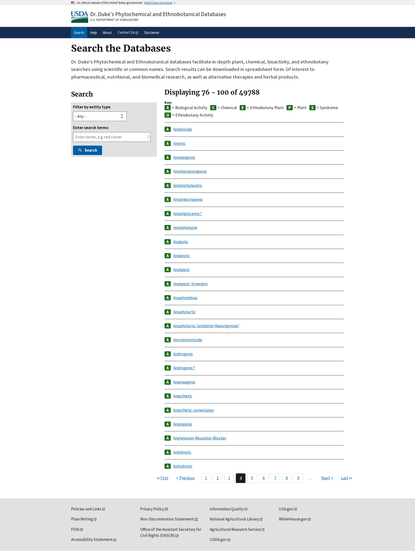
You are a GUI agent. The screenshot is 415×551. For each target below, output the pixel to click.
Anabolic (180, 241)
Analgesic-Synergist (190, 283)
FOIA (75, 529)
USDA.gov (218, 539)
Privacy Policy (152, 509)
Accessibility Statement (92, 539)
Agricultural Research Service (235, 529)
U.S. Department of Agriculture (114, 20)
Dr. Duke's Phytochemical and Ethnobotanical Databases (158, 14)
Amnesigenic (184, 157)
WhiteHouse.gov (293, 519)
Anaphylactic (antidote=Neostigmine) (206, 325)
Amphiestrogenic (188, 199)
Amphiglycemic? (187, 213)
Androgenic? (184, 368)
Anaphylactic (184, 312)
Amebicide (182, 129)
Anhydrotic (182, 466)
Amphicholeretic (187, 185)
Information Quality (227, 509)
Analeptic (181, 255)
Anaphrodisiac (185, 297)
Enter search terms (90, 127)
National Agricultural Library (234, 519)
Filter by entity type (91, 107)
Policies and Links (86, 509)
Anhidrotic (182, 452)
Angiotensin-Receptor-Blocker (199, 438)
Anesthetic (182, 396)
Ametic (179, 143)
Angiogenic (182, 424)
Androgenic (183, 354)
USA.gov (286, 509)
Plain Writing (82, 519)
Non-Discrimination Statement (167, 519)
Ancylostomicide (187, 339)
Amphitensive (185, 227)
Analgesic (181, 269)
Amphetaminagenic (190, 171)
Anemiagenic (184, 382)
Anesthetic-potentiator (193, 410)
